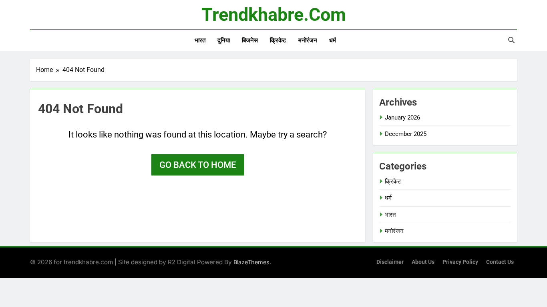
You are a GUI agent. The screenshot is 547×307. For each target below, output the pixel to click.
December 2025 (405, 134)
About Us (423, 262)
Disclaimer (390, 262)
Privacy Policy (460, 262)
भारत (200, 40)
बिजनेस (250, 40)
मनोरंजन (307, 40)
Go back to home (197, 165)
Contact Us (500, 262)
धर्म (332, 40)
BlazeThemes (251, 262)
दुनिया (223, 40)
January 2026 (402, 117)
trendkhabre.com (273, 14)
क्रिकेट (278, 40)
